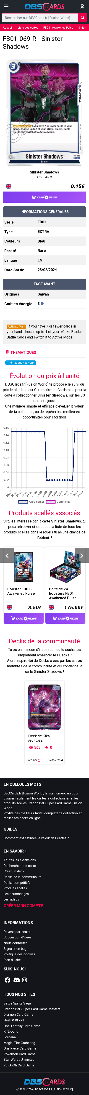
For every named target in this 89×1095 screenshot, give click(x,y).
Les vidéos (11, 899)
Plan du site (12, 960)
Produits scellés (15, 888)
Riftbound (11, 1032)
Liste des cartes (28, 27)
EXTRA (43, 231)
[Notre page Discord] (16, 980)
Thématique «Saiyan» (20, 362)
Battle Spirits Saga (17, 1003)
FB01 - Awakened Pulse (58, 27)
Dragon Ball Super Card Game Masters (32, 1009)
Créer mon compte (23, 905)
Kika (40, 760)
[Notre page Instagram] (25, 980)
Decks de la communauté (23, 877)
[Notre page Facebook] (7, 980)
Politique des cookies (19, 954)
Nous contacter (15, 943)
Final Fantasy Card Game (22, 1026)
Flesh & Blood (14, 1020)
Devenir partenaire (17, 932)
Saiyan (43, 294)
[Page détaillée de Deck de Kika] (44, 707)
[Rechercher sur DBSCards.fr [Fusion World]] (82, 17)
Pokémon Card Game (20, 1054)
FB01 (42, 222)
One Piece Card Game (20, 1048)
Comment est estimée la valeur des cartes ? (36, 838)
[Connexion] (82, 6)
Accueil (8, 27)
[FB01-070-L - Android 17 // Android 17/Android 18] (82, 555)
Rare (42, 250)
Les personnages (16, 894)
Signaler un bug (15, 949)
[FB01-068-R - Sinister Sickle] (7, 555)
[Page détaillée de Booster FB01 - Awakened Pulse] (23, 567)
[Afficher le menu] (6, 6)
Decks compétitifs (17, 883)
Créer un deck (14, 871)
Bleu (41, 241)
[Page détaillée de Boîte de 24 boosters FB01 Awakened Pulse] (65, 567)
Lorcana (10, 1037)
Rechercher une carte (20, 866)
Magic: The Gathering (19, 1043)
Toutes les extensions (20, 860)
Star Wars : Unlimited (19, 1060)
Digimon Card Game (18, 1015)
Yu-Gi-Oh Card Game (19, 1065)
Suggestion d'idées (17, 937)
